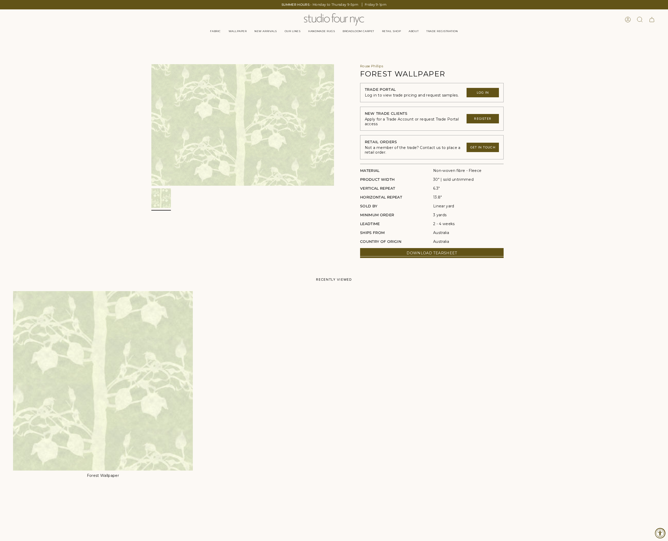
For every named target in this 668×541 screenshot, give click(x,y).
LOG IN (483, 92)
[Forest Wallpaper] (103, 381)
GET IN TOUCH (483, 147)
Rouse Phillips (371, 66)
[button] (215, 31)
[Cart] (652, 19)
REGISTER (482, 119)
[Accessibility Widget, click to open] (660, 533)
